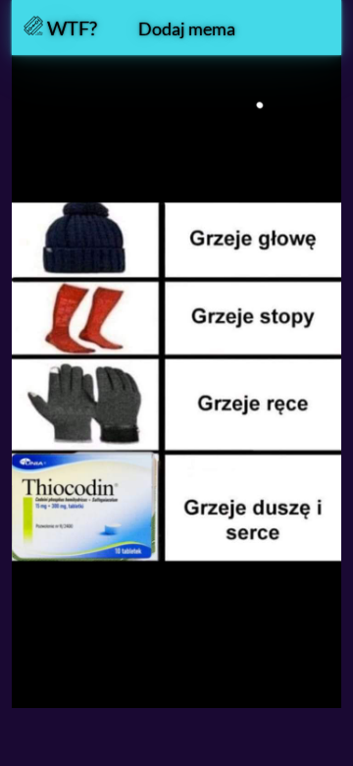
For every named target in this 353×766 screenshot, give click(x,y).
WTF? (70, 27)
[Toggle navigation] (303, 27)
